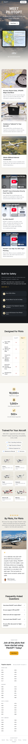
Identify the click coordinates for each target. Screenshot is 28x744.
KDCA (15, 695)
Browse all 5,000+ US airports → (20, 664)
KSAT (15, 712)
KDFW (15, 670)
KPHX (15, 680)
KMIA (15, 676)
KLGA (15, 686)
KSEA (15, 678)
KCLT (2, 680)
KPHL (15, 693)
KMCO (2, 678)
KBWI (2, 695)
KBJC (15, 730)
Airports (3, 739)
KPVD (2, 693)
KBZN (2, 728)
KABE (15, 697)
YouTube (24, 739)
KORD (15, 672)
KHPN (2, 691)
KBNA (15, 714)
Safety (11, 739)
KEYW (15, 705)
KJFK (15, 674)
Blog (7, 739)
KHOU (15, 709)
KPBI (2, 705)
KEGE (2, 726)
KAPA (2, 730)
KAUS (2, 712)
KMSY (2, 714)
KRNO (2, 724)
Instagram (14, 741)
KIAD (2, 697)
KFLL (2, 703)
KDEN (2, 672)
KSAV (15, 707)
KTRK (15, 728)
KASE (15, 724)
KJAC (15, 726)
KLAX (2, 674)
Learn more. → (5, 286)
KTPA (15, 703)
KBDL (15, 691)
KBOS (2, 686)
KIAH (2, 709)
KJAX (2, 707)
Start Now (23, 2)
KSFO (2, 720)
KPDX (15, 722)
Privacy (19, 739)
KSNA (15, 720)
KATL (2, 670)
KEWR (2, 689)
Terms (15, 739)
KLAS (2, 676)
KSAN (2, 722)
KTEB (15, 689)
